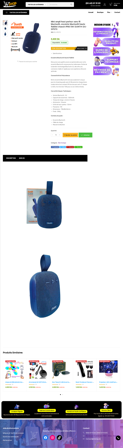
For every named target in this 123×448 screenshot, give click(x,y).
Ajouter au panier (71, 135)
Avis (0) (22, 158)
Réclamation (7, 440)
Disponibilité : (56, 42)
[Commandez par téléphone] (118, 438)
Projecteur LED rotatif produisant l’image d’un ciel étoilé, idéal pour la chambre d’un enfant (108, 382)
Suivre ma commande (11, 437)
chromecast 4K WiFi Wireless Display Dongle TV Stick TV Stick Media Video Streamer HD (38, 382)
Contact (117, 12)
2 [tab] (62, 394)
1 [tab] (60, 394)
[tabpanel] (14, 375)
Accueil (90, 12)
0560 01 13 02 (91, 433)
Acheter (86, 135)
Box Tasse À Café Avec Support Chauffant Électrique (61, 382)
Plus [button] (108, 12)
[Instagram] (52, 437)
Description (11, 158)
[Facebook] (45, 437)
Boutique (100, 12)
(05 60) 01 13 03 (93, 3)
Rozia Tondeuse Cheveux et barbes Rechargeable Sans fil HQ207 (85, 382)
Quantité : (54, 131)
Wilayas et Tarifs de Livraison (13, 433)
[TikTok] (59, 437)
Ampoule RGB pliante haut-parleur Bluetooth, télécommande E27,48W (14, 382)
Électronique (62, 143)
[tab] (11, 158)
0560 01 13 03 (102, 433)
